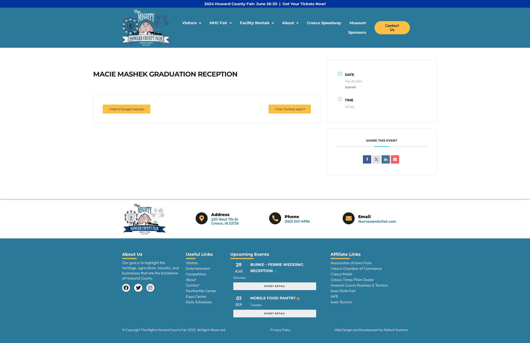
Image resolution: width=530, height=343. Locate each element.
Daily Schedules (199, 302)
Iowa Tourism (341, 302)
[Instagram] (150, 288)
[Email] (395, 159)
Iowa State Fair (343, 290)
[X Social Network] (376, 159)
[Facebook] (126, 288)
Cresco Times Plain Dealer (352, 279)
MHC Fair (218, 23)
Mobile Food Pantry (273, 298)
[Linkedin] (386, 159)
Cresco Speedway (324, 23)
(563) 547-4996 (297, 221)
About (288, 23)
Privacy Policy (280, 330)
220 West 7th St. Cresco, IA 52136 (225, 221)
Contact (192, 285)
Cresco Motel (341, 274)
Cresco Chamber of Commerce (356, 268)
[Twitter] (138, 288)
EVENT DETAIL (274, 286)
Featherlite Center (201, 290)
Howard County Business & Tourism (359, 285)
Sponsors (357, 32)
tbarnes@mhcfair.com (377, 221)
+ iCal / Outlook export (289, 109)
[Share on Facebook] (367, 159)
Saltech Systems (396, 330)
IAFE (334, 296)
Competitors (196, 274)
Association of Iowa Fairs (351, 263)
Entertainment (198, 268)
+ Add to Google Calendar (126, 109)
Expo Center (196, 296)
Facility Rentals (255, 23)
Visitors (189, 23)
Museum (357, 23)
